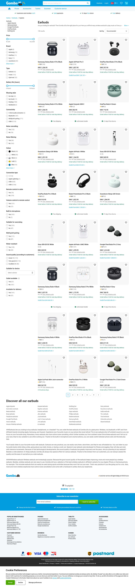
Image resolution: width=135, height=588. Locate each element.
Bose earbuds (10, 414)
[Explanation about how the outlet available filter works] (19, 278)
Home (8, 18)
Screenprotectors (103, 520)
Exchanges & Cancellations (14, 542)
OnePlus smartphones (44, 522)
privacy (54, 578)
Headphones (102, 525)
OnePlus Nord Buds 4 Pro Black (80, 337)
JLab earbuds (42, 416)
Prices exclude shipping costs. (85, 559)
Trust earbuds (105, 416)
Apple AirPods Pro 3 (76, 62)
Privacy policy (72, 538)
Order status (10, 537)
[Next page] (99, 395)
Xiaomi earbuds (105, 421)
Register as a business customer (46, 537)
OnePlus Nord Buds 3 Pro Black (111, 62)
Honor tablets (72, 524)
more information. (85, 561)
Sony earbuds (105, 406)
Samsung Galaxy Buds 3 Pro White (81, 287)
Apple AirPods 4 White (77, 152)
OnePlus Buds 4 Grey (107, 287)
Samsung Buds (12, 25)
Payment (9, 535)
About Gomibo (72, 535)
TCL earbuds (104, 414)
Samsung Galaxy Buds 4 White (48, 337)
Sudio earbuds (105, 411)
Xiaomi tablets (72, 522)
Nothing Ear (11, 31)
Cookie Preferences (79, 563)
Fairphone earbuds (12, 416)
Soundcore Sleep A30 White (48, 152)
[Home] (9, 8)
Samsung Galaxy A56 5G (13, 524)
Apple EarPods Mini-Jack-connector (50, 380)
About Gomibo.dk (43, 563)
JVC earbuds (42, 421)
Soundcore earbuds (106, 409)
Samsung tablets (72, 520)
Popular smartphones (15, 516)
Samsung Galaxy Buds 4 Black (48, 287)
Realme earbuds (74, 416)
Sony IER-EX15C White (46, 244)
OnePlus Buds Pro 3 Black (47, 194)
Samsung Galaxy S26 (12, 522)
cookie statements (65, 578)
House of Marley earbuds (14, 424)
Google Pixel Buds (13, 27)
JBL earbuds (41, 414)
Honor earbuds (10, 421)
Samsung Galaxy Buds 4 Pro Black (50, 62)
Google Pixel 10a (11, 525)
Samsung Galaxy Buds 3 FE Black (112, 337)
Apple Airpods (12, 23)
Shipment (9, 540)
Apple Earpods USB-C (76, 104)
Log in (106, 3)
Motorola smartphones (44, 524)
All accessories (103, 529)
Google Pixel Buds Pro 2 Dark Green (112, 380)
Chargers (101, 522)
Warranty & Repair (12, 544)
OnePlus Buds (12, 29)
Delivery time (10, 538)
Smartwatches (103, 527)
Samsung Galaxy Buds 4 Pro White (50, 104)
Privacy (52, 563)
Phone (17, 9)
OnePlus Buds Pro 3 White (78, 380)
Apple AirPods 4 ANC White (78, 244)
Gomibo (71, 533)
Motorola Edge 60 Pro (13, 527)
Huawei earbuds (43, 406)
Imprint (57, 563)
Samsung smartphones (44, 520)
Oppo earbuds (73, 411)
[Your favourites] (121, 3)
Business (99, 3)
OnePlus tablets (72, 525)
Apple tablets (71, 519)
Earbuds (14, 18)
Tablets (37, 9)
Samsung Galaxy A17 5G (13, 529)
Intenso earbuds (43, 411)
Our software (71, 537)
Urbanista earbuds (106, 419)
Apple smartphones (43, 519)
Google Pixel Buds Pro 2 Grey (110, 244)
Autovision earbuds (12, 409)
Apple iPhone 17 (11, 519)
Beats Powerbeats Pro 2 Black (79, 194)
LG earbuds (41, 424)
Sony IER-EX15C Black (108, 152)
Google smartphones (43, 525)
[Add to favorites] (64, 40)
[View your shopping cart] (126, 3)
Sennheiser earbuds (75, 421)
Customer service (61, 9)
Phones (40, 516)
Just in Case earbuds (44, 419)
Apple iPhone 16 (11, 520)
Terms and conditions (67, 563)
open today (116, 476)
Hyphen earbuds (43, 409)
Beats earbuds (10, 411)
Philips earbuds (73, 414)
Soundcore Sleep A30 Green (110, 194)
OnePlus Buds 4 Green (108, 104)
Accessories (27, 9)
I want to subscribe (88, 502)
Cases (100, 519)
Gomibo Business (42, 535)
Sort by (102, 31)
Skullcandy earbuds (75, 424)
